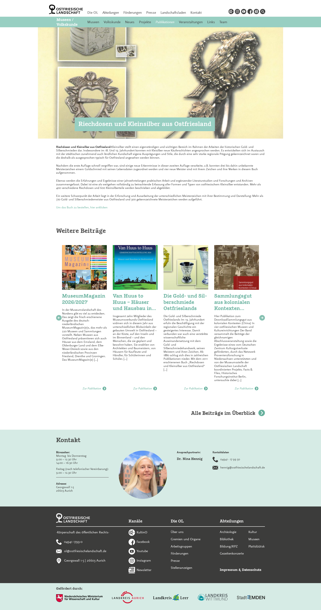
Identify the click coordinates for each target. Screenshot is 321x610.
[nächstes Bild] (262, 318)
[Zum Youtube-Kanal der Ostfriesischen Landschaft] (243, 12)
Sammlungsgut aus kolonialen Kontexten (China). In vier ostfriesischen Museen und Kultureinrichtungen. (233, 302)
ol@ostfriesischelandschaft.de (85, 551)
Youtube (142, 551)
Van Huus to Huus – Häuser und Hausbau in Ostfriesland (132, 302)
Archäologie (228, 532)
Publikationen (164, 22)
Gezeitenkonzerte (232, 553)
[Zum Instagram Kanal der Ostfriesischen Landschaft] (237, 12)
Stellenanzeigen (181, 568)
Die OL (92, 13)
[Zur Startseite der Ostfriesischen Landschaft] (66, 9)
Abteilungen (110, 13)
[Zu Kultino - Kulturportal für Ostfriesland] (231, 12)
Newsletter (144, 570)
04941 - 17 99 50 (230, 459)
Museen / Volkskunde (67, 22)
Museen (93, 22)
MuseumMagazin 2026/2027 (83, 299)
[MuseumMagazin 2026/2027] (84, 267)
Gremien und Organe (185, 539)
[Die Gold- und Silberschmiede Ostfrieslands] (185, 267)
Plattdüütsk (256, 546)
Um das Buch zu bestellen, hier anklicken (82, 207)
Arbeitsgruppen (181, 546)
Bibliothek (227, 539)
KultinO (142, 532)
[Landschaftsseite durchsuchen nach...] (262, 12)
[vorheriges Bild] (59, 318)
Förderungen (132, 13)
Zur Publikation (91, 388)
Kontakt (196, 13)
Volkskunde (112, 22)
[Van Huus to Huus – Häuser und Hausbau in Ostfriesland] (135, 267)
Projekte (145, 22)
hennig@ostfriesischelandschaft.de (242, 467)
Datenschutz (251, 570)
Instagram (144, 560)
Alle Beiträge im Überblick (223, 413)
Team (223, 22)
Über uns (177, 532)
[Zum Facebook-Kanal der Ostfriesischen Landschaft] (250, 12)
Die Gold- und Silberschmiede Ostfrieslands (185, 302)
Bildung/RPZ (229, 546)
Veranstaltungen (191, 22)
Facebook (143, 541)
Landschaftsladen (173, 13)
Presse (151, 13)
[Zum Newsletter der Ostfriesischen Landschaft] (256, 12)
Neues (129, 22)
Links (211, 22)
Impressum (229, 570)
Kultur (252, 532)
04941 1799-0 (73, 541)
